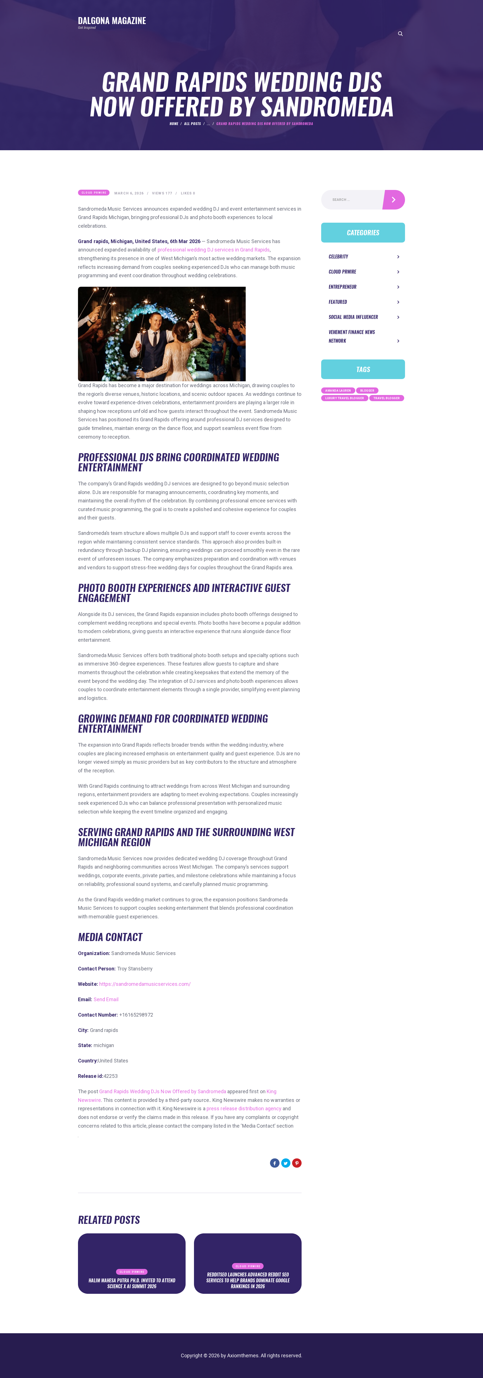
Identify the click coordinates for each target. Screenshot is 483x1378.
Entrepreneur (342, 287)
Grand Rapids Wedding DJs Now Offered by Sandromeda (162, 1091)
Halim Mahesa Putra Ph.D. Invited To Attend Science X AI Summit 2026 (132, 1283)
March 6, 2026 (129, 193)
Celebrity (338, 257)
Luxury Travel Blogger (344, 398)
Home (174, 123)
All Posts (192, 123)
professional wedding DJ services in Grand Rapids (214, 250)
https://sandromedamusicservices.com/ (145, 984)
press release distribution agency (244, 1108)
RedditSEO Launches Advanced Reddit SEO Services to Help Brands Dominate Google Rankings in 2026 (248, 1280)
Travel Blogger (386, 398)
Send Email (106, 999)
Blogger (367, 390)
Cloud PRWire (94, 192)
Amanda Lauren (338, 390)
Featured (338, 302)
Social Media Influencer (353, 317)
